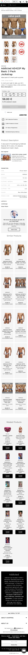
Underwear (9, 8)
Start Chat (14, 229)
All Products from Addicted (14, 604)
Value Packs (4, 206)
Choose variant (7, 448)
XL (16, 94)
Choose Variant (14, 107)
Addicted (3, 66)
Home (2, 8)
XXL (20, 94)
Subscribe (14, 645)
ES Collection (12, 591)
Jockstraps (17, 8)
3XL (24, 94)
